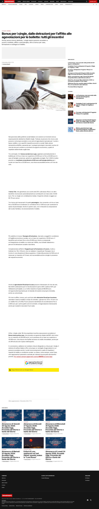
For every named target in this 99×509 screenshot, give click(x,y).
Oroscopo (4, 480)
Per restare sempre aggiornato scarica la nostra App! (33, 356)
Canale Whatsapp (45, 478)
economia (31, 4)
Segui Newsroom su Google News (22, 370)
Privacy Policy (5, 505)
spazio (61, 4)
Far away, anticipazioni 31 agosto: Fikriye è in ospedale (80, 70)
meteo (3, 487)
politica (36, 4)
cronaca (3, 485)
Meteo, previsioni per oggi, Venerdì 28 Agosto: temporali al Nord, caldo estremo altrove (81, 77)
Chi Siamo (87, 478)
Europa (20, 4)
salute (56, 4)
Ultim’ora (4, 4)
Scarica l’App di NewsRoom (47, 475)
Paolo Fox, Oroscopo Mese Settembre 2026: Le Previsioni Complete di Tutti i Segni (81, 80)
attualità (4, 449)
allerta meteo (4, 482)
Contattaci (87, 480)
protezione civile (49, 4)
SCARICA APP (93, 1)
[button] (3, 1)
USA (26, 4)
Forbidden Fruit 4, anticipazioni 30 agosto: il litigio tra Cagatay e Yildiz (81, 67)
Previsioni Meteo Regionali (75, 87)
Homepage (4, 475)
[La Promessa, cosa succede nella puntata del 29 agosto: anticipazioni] (70, 96)
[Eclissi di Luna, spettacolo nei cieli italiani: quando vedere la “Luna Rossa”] (34, 442)
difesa (42, 4)
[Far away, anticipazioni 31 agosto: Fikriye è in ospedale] (70, 113)
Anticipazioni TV (68, 4)
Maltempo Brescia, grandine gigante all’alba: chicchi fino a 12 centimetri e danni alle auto (82, 84)
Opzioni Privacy (19, 505)
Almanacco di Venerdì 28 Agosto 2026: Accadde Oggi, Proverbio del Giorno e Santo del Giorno (81, 73)
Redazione (87, 475)
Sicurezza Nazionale (12, 4)
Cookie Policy (12, 505)
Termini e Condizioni (28, 505)
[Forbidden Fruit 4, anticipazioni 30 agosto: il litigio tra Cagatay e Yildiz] (70, 105)
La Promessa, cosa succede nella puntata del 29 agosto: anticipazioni (81, 63)
